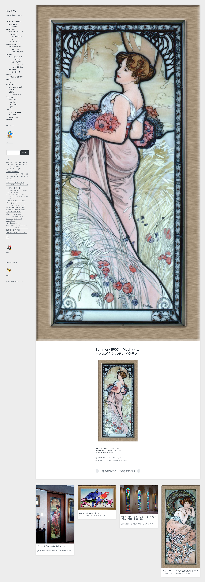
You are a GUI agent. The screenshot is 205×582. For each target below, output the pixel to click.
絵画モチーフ (10, 221)
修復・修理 (8, 207)
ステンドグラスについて (15, 32)
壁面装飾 (17, 210)
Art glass (9, 54)
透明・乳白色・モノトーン (21, 228)
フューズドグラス (21, 194)
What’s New (14, 27)
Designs (9, 79)
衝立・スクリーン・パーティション (17, 226)
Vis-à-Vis (11, 11)
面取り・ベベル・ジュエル (16, 234)
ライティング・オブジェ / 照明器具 (15, 201)
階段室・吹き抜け (13, 230)
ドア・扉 (9, 192)
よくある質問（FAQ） (15, 94)
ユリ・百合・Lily (10, 198)
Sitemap (9, 119)
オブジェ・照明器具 (16, 67)
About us (9, 109)
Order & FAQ (10, 84)
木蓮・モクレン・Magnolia (12, 216)
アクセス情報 (12, 114)
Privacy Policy (13, 117)
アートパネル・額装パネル (12, 166)
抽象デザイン (11, 214)
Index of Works (13, 24)
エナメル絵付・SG (16, 39)
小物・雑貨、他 (15, 72)
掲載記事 (20, 214)
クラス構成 (11, 102)
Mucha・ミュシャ (21, 162)
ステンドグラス (14, 187)
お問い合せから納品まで (15, 87)
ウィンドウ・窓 (13, 169)
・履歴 (10, 107)
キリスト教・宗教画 (10, 180)
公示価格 (11, 92)
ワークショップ (13, 99)
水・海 (21, 216)
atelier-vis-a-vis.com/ (13, 22)
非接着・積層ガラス (16, 49)
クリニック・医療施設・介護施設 (15, 183)
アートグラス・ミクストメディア (16, 164)
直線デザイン (9, 219)
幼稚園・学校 (10, 212)
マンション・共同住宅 (22, 196)
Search (24, 152)
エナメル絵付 (12, 104)
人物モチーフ (24, 205)
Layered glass (11, 44)
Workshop (9, 97)
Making (8, 74)
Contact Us (10, 125)
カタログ (11, 89)
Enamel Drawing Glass (116, 458)
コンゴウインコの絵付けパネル (90, 513)
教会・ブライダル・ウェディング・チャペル (138, 524)
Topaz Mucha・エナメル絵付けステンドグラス (180, 571)
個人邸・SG (14, 34)
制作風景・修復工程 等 (15, 77)
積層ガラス (18, 219)
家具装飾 (23, 209)
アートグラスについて (15, 57)
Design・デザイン (10, 162)
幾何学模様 (17, 212)
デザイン (11, 82)
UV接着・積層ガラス (16, 52)
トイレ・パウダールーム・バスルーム (16, 190)
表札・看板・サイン (10, 228)
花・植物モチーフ (13, 223)
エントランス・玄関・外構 (17, 174)
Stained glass (10, 29)
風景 (7, 238)
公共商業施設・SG (16, 37)
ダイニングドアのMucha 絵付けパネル (51, 546)
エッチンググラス (15, 62)
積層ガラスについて (14, 47)
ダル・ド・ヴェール (14, 42)
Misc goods (12, 69)
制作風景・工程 (18, 207)
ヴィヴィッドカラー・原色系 (12, 205)
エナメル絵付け (12, 172)
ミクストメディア (15, 59)
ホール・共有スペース (11, 196)
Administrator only (12, 262)
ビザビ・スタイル (10, 194)
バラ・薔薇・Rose (17, 192)
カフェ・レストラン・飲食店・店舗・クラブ (17, 178)
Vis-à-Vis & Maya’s (14, 112)
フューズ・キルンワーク (17, 64)
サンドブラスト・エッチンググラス (17, 185)
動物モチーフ (10, 210)
